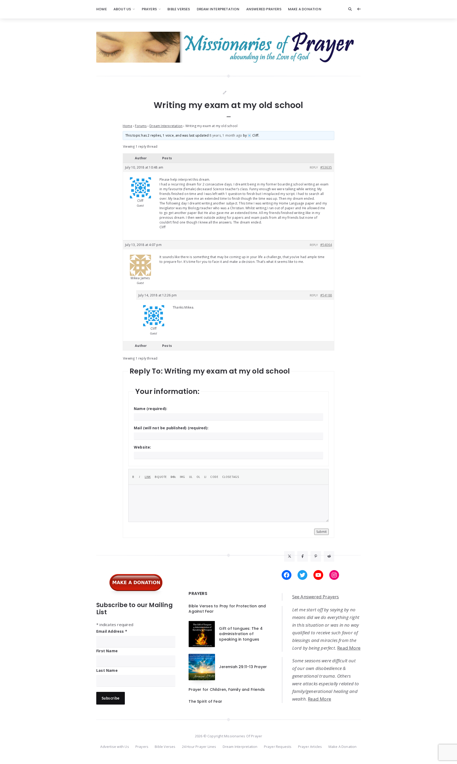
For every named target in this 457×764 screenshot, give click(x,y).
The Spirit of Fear (205, 701)
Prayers (149, 9)
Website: (142, 447)
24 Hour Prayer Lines (199, 746)
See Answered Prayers (315, 597)
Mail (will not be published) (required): (171, 427)
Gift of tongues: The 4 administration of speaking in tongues (240, 634)
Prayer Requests (278, 746)
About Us (122, 9)
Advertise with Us (114, 746)
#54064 (326, 245)
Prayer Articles (310, 746)
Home (101, 9)
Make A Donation (304, 9)
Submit (321, 531)
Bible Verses (178, 9)
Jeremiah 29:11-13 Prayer (243, 666)
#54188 (326, 295)
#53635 (326, 167)
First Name (107, 650)
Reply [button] (314, 167)
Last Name (107, 670)
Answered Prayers (263, 9)
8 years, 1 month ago (225, 135)
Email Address (111, 631)
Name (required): (150, 408)
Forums (141, 126)
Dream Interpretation (218, 9)
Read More (348, 648)
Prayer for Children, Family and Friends (227, 689)
